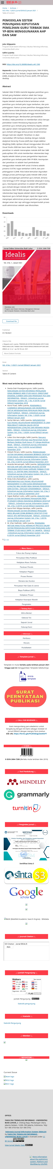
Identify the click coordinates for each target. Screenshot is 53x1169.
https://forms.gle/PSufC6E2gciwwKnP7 (30, 734)
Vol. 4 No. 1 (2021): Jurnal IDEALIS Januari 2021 (19, 10)
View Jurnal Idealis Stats (15, 1145)
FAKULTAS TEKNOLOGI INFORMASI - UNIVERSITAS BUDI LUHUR (21, 1135)
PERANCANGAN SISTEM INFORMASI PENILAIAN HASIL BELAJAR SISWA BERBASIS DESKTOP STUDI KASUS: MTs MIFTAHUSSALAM (27, 513)
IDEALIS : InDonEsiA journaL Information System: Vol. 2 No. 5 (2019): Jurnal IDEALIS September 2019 (28, 491)
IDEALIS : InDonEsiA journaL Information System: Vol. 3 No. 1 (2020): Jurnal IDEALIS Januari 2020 (26, 415)
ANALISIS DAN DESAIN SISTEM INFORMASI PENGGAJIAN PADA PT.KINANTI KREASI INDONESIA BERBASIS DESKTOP (28, 498)
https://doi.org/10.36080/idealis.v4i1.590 (23, 64)
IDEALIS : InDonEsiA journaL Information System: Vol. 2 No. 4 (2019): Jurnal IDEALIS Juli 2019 (28, 474)
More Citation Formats (12, 353)
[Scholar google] (26, 900)
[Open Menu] (2, 2)
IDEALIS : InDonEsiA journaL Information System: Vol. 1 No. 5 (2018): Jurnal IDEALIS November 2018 (27, 447)
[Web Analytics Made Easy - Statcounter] (35, 999)
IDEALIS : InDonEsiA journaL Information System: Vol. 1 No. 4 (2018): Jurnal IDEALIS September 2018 (26, 400)
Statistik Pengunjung (12, 1023)
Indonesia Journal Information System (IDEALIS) (25, 1132)
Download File (11, 321)
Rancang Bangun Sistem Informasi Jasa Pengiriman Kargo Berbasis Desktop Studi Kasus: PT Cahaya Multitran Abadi (28, 441)
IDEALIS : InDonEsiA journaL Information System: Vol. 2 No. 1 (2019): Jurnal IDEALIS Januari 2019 (28, 518)
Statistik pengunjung (26, 1003)
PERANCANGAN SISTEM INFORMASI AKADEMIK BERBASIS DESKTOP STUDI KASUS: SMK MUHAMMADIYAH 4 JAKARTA (28, 454)
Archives (13, 8)
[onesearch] (26, 1060)
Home (4, 8)
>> (8, 539)
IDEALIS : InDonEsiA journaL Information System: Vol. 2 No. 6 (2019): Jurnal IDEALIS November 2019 (27, 460)
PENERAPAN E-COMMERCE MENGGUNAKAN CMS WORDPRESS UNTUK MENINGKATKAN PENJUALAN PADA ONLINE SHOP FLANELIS (28, 409)
